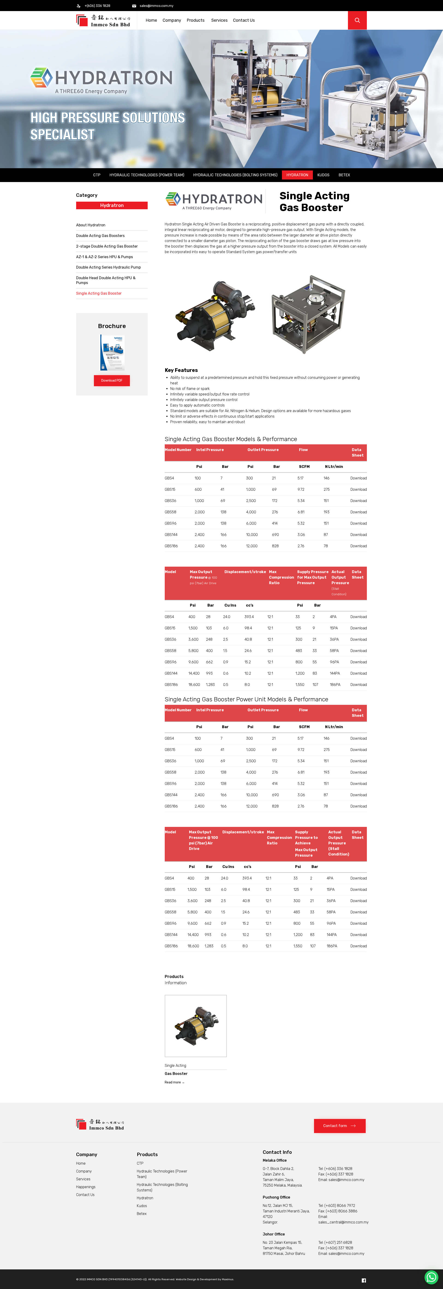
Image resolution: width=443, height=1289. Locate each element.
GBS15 (170, 489)
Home (151, 20)
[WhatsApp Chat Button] (431, 1277)
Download (358, 478)
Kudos (323, 175)
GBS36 (170, 501)
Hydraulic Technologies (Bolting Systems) (235, 175)
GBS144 (171, 534)
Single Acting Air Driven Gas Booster (211, 224)
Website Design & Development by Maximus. (205, 1279)
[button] (112, 380)
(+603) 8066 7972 (339, 1205)
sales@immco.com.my (347, 1180)
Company (172, 20)
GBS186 (171, 546)
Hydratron (297, 175)
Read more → (175, 1082)
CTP (96, 175)
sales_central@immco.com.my (343, 1222)
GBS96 (171, 523)
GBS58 (170, 512)
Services (219, 20)
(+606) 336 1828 (338, 1168)
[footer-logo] (100, 1128)
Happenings (86, 1187)
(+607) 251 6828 (338, 1242)
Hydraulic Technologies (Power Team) (147, 175)
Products (195, 20)
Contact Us (244, 20)
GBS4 (169, 478)
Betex (344, 175)
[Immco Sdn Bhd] (103, 20)
